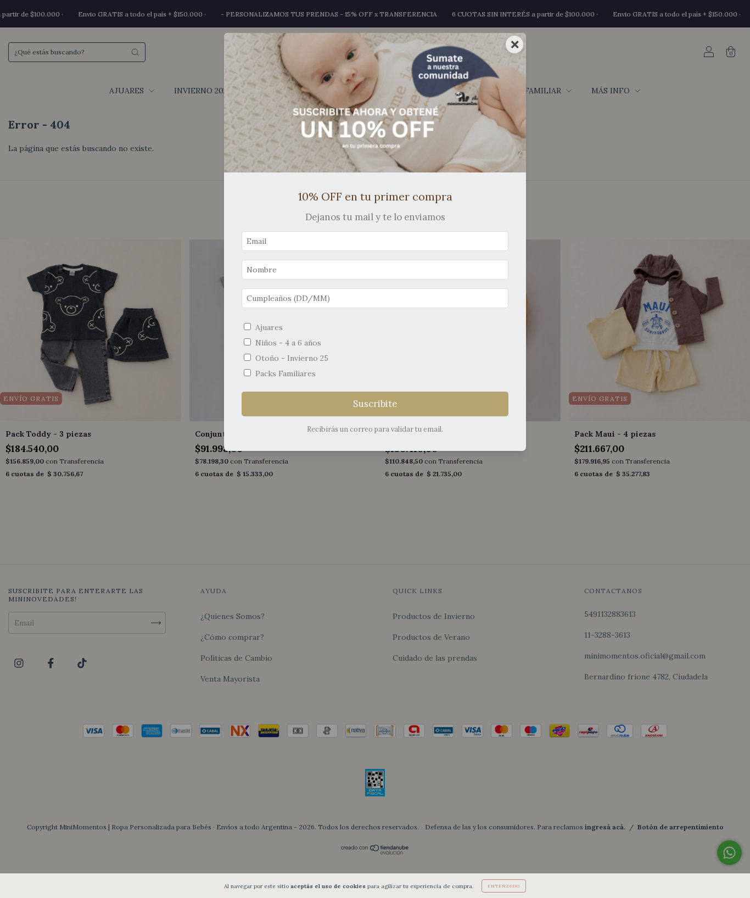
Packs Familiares (285, 373)
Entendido (504, 886)
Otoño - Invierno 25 (291, 358)
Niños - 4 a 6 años (288, 343)
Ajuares (269, 327)
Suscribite (375, 404)
